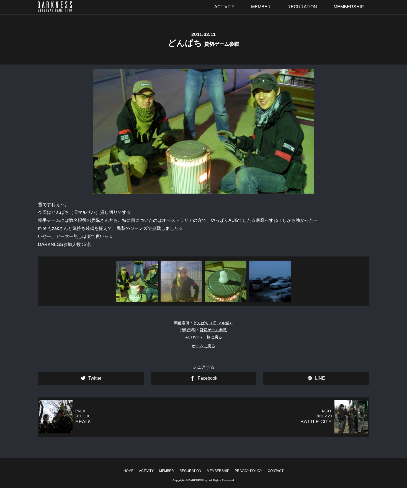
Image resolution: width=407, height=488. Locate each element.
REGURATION (190, 471)
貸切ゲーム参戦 (213, 330)
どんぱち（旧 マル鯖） (213, 323)
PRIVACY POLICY (248, 471)
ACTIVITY (146, 471)
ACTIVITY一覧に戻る (203, 337)
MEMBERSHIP (218, 471)
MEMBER (166, 471)
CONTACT (276, 471)
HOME (128, 471)
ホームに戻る (203, 346)
